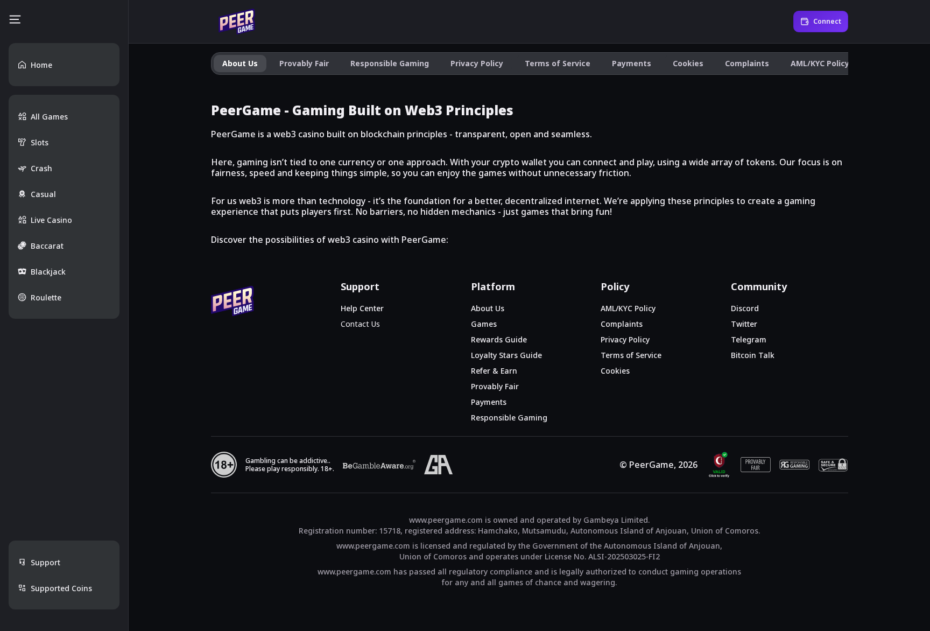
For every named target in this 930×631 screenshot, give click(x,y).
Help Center (362, 308)
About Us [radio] (240, 63)
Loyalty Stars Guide (506, 355)
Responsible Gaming (509, 417)
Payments (488, 402)
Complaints (622, 324)
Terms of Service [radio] (557, 63)
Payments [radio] (631, 63)
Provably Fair (495, 386)
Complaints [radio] (747, 63)
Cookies (615, 371)
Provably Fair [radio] (304, 63)
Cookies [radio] (688, 63)
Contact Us (360, 324)
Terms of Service (631, 355)
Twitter (744, 324)
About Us (487, 308)
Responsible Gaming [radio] (389, 63)
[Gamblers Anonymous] (438, 464)
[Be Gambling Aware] (379, 464)
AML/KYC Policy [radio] (820, 63)
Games (484, 324)
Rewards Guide (499, 339)
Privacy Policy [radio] (476, 63)
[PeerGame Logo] (237, 21)
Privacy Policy (625, 339)
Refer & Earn (494, 371)
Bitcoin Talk (752, 355)
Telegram (748, 339)
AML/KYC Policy (628, 308)
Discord (745, 308)
